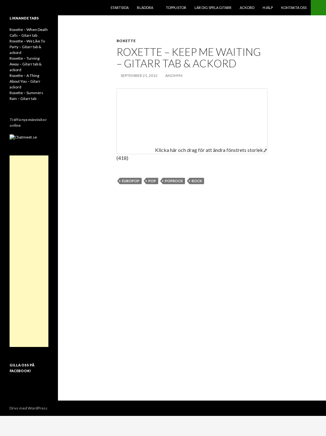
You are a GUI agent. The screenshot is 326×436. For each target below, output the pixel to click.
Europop (130, 181)
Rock (197, 181)
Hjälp (268, 7)
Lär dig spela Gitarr (213, 7)
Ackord (247, 7)
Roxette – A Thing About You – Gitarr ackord (25, 81)
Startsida (119, 7)
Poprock (174, 181)
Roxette (126, 40)
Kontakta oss (294, 7)
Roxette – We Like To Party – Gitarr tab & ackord (27, 47)
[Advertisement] (29, 251)
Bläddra (145, 7)
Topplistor (176, 7)
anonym (173, 75)
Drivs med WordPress (28, 408)
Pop (152, 181)
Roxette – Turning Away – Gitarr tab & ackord (26, 64)
